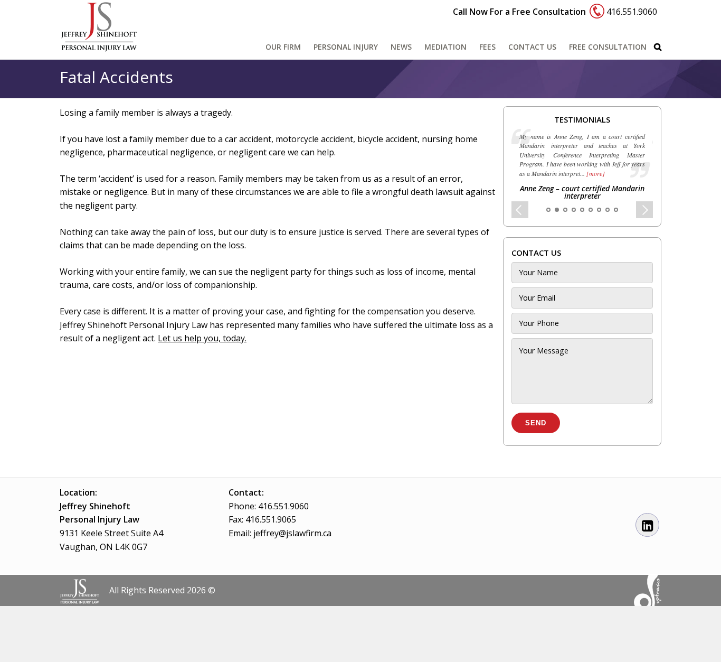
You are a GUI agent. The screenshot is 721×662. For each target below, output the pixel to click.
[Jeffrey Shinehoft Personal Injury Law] (99, 46)
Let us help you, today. (202, 338)
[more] (595, 173)
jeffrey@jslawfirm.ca (292, 533)
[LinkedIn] (647, 525)
